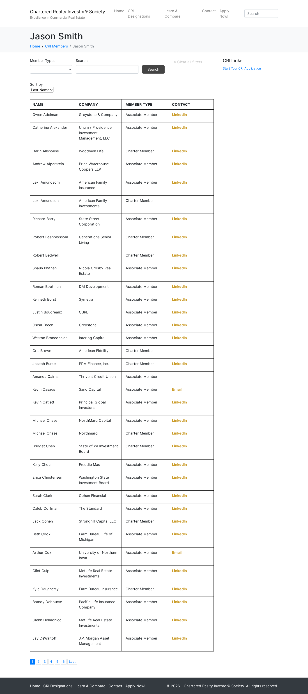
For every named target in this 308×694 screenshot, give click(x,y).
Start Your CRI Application (242, 68)
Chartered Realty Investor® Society (67, 11)
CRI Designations (139, 13)
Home (119, 11)
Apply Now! (224, 13)
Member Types (42, 60)
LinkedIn (179, 114)
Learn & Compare (172, 13)
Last (72, 661)
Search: (82, 60)
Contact (209, 11)
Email (177, 389)
